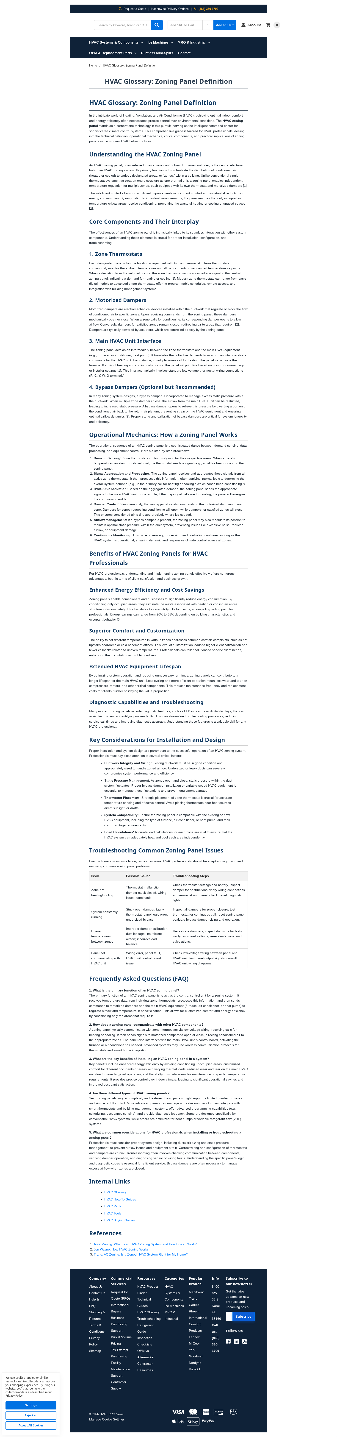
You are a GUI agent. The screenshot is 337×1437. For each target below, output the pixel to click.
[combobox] (128, 25)
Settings (31, 1405)
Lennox (194, 1337)
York (192, 1350)
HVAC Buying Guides (119, 1220)
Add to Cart (225, 25)
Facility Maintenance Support (120, 1369)
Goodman (196, 1356)
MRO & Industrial (191, 42)
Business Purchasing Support (119, 1324)
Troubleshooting (149, 1318)
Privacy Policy (14, 1396)
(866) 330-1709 (208, 8)
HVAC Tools (112, 1213)
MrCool (194, 1343)
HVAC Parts (112, 1206)
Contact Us (97, 1293)
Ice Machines (158, 42)
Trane (193, 1298)
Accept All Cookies (31, 1425)
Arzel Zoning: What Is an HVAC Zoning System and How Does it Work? (145, 1244)
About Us (95, 1286)
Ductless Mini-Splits (157, 53)
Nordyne (195, 1363)
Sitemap (95, 1351)
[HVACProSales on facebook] (228, 1341)
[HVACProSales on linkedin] (236, 1341)
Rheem (194, 1311)
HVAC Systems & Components (113, 42)
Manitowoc (196, 1292)
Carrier (194, 1305)
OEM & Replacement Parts (110, 53)
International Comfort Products (198, 1324)
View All (194, 1369)
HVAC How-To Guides (120, 1199)
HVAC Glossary (115, 1192)
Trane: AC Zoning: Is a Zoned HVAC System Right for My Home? (141, 1254)
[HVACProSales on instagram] (244, 1341)
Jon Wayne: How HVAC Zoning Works (121, 1249)
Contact (184, 53)
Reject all (31, 1415)
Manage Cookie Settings (107, 1419)
